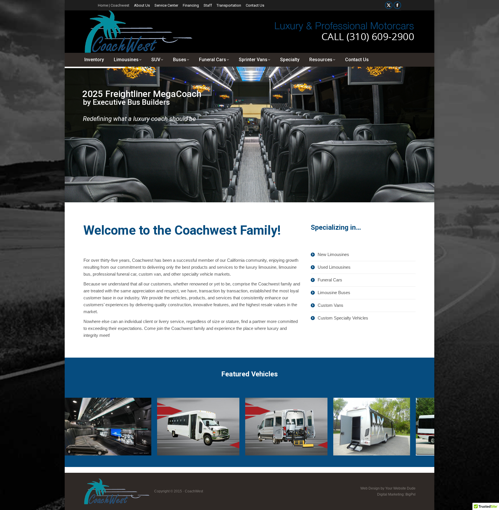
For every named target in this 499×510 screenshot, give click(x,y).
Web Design (370, 488)
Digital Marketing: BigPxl (396, 494)
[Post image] (106, 426)
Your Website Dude (400, 488)
